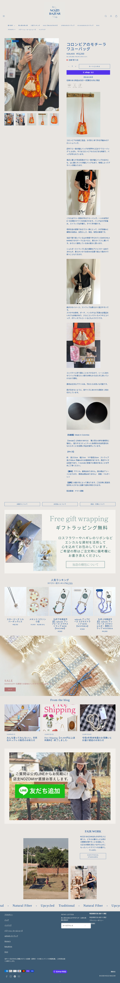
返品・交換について (98, 504)
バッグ (6, 920)
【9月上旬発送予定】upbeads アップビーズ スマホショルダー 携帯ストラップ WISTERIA (82, 623)
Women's (7, 941)
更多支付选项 (88, 77)
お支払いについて (60, 504)
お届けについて (22, 504)
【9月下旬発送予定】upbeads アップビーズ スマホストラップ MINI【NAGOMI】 (37, 623)
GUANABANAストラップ (85, 25)
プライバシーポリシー (96, 920)
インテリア (42, 29)
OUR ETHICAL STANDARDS (93, 856)
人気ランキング (35, 25)
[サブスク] (85, 925)
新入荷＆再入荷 (23, 25)
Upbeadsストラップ (68, 25)
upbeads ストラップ (11, 936)
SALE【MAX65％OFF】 (50, 25)
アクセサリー (12, 29)
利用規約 (92, 923)
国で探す (10, 25)
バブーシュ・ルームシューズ (27, 29)
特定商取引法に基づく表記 (97, 917)
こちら (70, 583)
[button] (4, 16)
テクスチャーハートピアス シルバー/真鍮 (104, 621)
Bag (97, 25)
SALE (10, 689)
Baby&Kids (8, 946)
